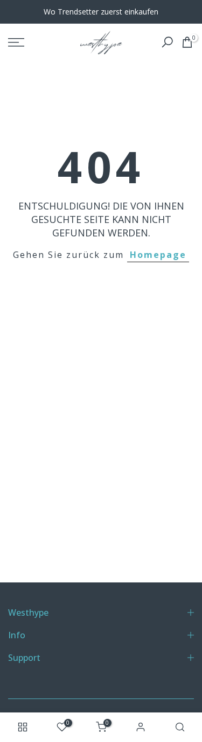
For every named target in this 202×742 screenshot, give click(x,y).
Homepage (158, 255)
